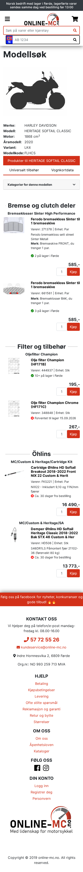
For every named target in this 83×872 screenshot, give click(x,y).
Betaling (41, 683)
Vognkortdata (62, 170)
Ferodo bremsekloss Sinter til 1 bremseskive (55, 221)
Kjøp (73, 272)
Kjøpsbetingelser (41, 690)
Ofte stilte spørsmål (41, 703)
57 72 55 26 (44, 640)
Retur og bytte (41, 715)
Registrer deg (41, 792)
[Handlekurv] (75, 19)
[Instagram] (46, 769)
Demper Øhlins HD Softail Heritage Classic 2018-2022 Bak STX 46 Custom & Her (54, 533)
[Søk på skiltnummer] (75, 40)
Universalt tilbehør (24, 170)
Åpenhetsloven (41, 745)
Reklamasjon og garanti (41, 709)
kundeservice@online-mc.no (43, 647)
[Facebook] (37, 769)
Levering (42, 696)
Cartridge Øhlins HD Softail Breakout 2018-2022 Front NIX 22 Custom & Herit (53, 471)
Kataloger (41, 751)
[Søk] (75, 30)
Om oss (42, 738)
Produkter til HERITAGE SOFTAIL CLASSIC (42, 161)
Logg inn (41, 786)
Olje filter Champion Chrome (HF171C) (55, 405)
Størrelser (41, 722)
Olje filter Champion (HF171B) (47, 362)
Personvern (42, 798)
